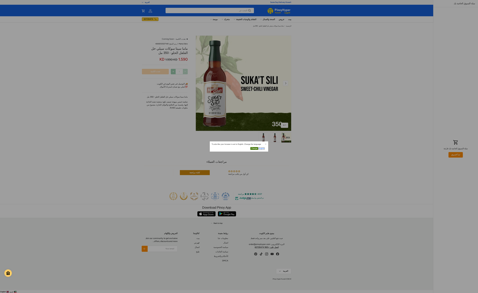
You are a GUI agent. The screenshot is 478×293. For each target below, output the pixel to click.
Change (254, 148)
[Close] (265, 144)
